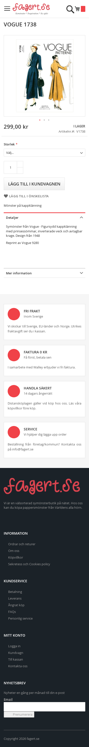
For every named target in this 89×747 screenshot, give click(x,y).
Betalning (15, 591)
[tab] (44, 217)
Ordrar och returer (21, 544)
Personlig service (20, 618)
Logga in (14, 646)
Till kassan (15, 659)
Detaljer (12, 217)
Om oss (13, 550)
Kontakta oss (17, 666)
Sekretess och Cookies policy (29, 564)
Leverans (15, 598)
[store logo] (31, 9)
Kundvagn (15, 652)
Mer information (19, 273)
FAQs (12, 611)
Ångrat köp (16, 605)
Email (8, 699)
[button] (40, 120)
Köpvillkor (15, 557)
